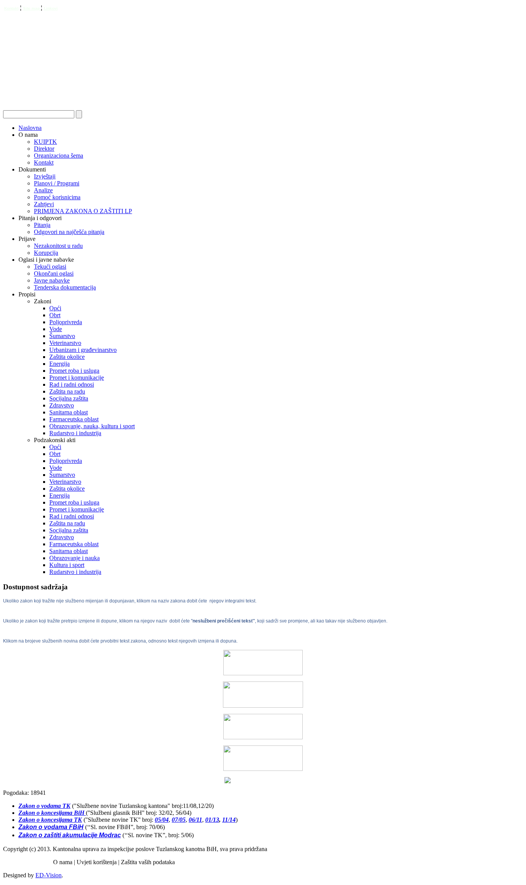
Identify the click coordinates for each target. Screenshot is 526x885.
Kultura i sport (66, 565)
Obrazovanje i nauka (74, 558)
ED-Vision (48, 875)
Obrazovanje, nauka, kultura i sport (92, 426)
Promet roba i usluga (74, 370)
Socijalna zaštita (68, 398)
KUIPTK (45, 141)
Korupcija (46, 252)
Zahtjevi (44, 204)
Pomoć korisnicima (57, 197)
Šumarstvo (62, 336)
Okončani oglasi (54, 273)
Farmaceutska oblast (74, 419)
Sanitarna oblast (68, 412)
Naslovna (30, 128)
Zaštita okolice (67, 356)
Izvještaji (44, 176)
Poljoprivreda (65, 322)
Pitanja (42, 225)
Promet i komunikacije (76, 377)
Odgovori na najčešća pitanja (69, 232)
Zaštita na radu (67, 391)
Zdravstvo (61, 405)
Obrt (54, 315)
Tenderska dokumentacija (65, 287)
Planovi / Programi (56, 183)
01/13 (212, 819)
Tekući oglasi (50, 266)
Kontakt (11, 8)
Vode (55, 329)
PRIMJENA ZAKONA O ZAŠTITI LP (83, 211)
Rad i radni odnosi (71, 384)
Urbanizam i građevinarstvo (83, 350)
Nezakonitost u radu (58, 245)
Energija (59, 363)
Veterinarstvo (65, 343)
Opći (55, 308)
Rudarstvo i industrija (75, 433)
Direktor (44, 148)
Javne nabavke (52, 280)
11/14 (229, 819)
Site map (32, 8)
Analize (43, 190)
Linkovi (51, 8)
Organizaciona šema (58, 155)
